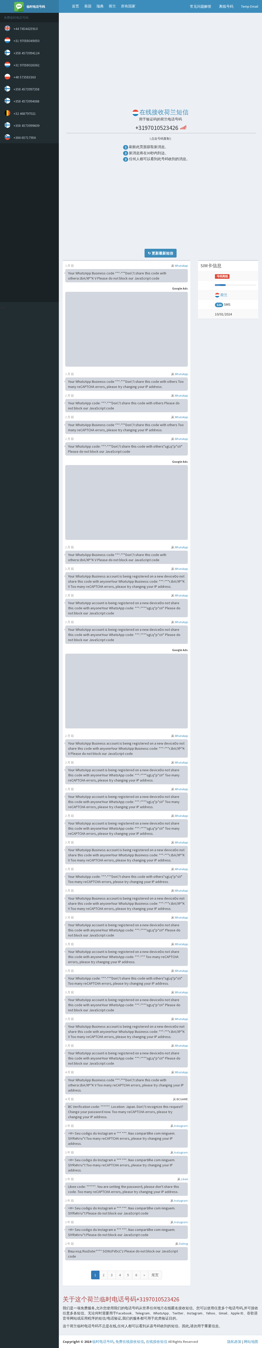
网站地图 (251, 1341)
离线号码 (226, 6)
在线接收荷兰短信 (164, 112)
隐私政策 (234, 1341)
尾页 (155, 1275)
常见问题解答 (200, 6)
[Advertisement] (28, 223)
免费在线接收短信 (129, 1341)
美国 (87, 6)
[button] (64, 6)
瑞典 (100, 6)
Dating (183, 1244)
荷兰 (112, 6)
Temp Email (249, 6)
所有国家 (128, 6)
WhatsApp (181, 265)
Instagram (181, 1126)
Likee (184, 1179)
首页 (75, 6)
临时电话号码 (103, 1341)
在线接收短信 (156, 1341)
